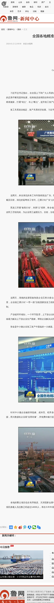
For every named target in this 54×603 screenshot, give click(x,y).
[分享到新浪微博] (20, 527)
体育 (12, 11)
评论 (27, 11)
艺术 (19, 11)
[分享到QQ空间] (16, 527)
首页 (3, 29)
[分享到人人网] (30, 527)
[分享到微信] (34, 527)
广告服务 (47, 592)
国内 (19, 29)
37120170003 (42, 597)
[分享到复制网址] (39, 527)
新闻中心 (11, 29)
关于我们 (30, 592)
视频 (42, 11)
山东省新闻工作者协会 (41, 600)
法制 (34, 11)
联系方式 (39, 592)
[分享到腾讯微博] (25, 527)
